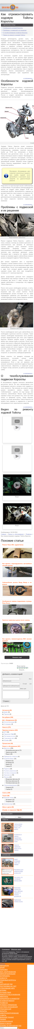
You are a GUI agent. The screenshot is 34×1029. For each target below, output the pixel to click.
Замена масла (10, 752)
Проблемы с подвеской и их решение (14, 30)
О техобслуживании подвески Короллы (15, 32)
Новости (4, 727)
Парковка (6, 714)
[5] (27, 668)
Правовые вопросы (8, 730)
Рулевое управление (10, 771)
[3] (23, 668)
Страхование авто (9, 738)
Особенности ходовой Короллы (13, 28)
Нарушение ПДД (8, 734)
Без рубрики (6, 717)
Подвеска (29, 534)
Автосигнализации (9, 722)
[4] (25, 668)
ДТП (5, 732)
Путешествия (6, 743)
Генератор (9, 787)
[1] (18, 668)
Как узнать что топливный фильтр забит (18, 879)
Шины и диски (6, 807)
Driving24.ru (12, 952)
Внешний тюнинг (9, 797)
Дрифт (6, 712)
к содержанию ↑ (28, 78)
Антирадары (7, 724)
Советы (4, 792)
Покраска (8, 760)
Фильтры (6, 777)
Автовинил (9, 799)
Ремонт (8, 754)
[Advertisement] (12, 927)
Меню (2, 964)
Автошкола (5, 710)
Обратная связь (16, 949)
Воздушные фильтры (12, 779)
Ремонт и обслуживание (16, 534)
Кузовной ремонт (9, 758)
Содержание (6, 949)
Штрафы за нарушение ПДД (10, 810)
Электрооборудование (10, 785)
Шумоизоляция (8, 804)
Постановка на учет (9, 736)
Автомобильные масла (12, 750)
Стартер (8, 789)
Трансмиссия (8, 775)
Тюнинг (4, 795)
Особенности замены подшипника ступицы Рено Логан (18, 838)
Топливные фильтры (11, 783)
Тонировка (9, 801)
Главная (3, 534)
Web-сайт (23, 688)
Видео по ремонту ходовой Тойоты (14, 35)
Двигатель (7, 748)
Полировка (9, 762)
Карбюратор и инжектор (11, 756)
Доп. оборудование (8, 720)
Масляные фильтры (11, 781)
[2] (20, 668)
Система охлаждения (10, 773)
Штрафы (6, 740)
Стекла (8, 766)
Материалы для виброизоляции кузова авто (18, 871)
